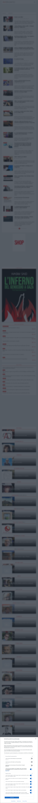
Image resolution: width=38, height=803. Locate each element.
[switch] (31, 758)
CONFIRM (12, 797)
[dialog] (19, 770)
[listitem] (19, 756)
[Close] (36, 739)
